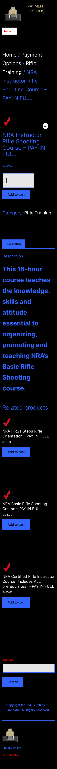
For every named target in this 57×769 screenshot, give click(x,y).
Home (9, 55)
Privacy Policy (11, 747)
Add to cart (16, 194)
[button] (45, 126)
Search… (8, 659)
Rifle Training (37, 213)
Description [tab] (13, 244)
